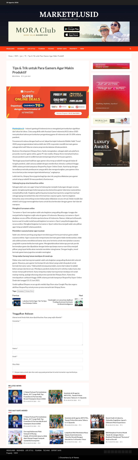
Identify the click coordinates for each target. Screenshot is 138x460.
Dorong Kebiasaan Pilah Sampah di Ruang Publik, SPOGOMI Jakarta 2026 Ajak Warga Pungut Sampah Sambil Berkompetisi (35, 435)
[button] (130, 49)
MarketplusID (69, 14)
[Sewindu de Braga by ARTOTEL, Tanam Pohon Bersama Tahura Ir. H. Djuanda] (55, 397)
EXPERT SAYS (62, 49)
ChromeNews (64, 457)
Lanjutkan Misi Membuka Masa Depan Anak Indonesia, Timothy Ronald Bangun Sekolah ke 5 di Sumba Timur (76, 436)
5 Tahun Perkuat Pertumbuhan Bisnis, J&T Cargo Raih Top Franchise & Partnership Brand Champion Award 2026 (35, 420)
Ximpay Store (29, 291)
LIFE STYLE (31, 49)
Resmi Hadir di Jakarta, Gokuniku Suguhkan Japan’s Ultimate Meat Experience (116, 420)
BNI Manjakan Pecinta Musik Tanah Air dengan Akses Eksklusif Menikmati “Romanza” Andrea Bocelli (117, 436)
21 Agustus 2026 (112, 442)
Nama (15, 348)
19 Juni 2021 (27, 76)
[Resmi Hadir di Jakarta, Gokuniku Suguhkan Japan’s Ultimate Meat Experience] (97, 421)
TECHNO (51, 49)
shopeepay (21, 291)
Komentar (16, 321)
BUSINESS (20, 49)
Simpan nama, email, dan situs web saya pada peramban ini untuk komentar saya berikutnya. (46, 372)
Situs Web (15, 364)
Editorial (17, 76)
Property (73, 49)
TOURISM (41, 49)
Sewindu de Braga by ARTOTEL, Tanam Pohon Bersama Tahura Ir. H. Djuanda (75, 395)
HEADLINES (10, 49)
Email (14, 356)
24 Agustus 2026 (30, 401)
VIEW (82, 49)
